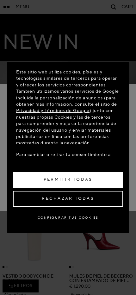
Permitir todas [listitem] (68, 179)
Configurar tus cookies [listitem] (68, 218)
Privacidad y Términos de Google (53, 110)
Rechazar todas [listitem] (68, 198)
